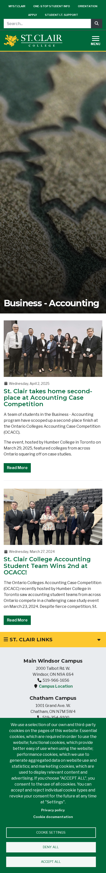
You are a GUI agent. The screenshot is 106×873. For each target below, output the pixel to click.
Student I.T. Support (61, 15)
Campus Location (56, 686)
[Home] (33, 40)
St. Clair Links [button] (30, 640)
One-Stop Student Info (51, 6)
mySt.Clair (17, 6)
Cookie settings (51, 832)
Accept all (51, 862)
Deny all (51, 847)
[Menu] (98, 40)
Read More (17, 467)
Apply (32, 15)
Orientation (87, 6)
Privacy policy (53, 810)
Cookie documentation (53, 817)
